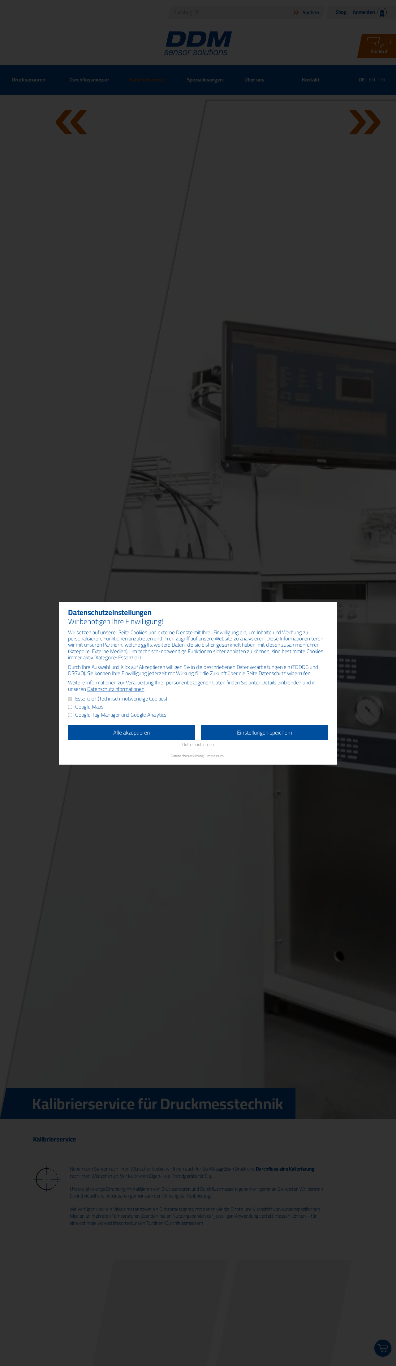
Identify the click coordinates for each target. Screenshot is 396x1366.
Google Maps (89, 706)
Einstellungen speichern (264, 732)
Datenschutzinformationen (115, 689)
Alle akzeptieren (131, 732)
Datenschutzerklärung (187, 755)
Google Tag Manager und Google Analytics (120, 714)
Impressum (215, 755)
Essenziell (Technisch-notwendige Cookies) (121, 698)
